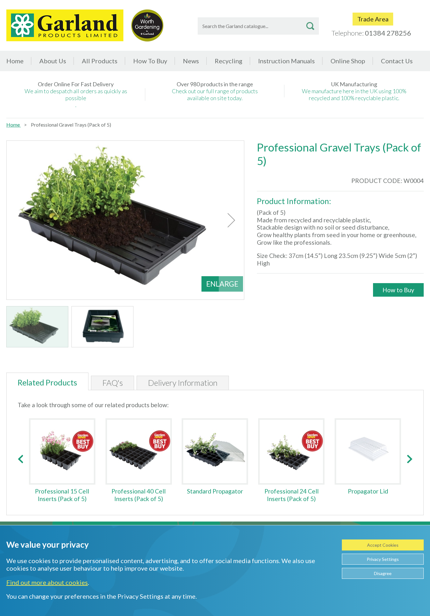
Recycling (228, 61)
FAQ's (112, 382)
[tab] (47, 381)
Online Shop (348, 61)
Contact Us (397, 61)
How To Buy (150, 61)
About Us (52, 61)
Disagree (383, 573)
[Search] (310, 26)
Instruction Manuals (286, 61)
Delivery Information (183, 382)
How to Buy (398, 290)
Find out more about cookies (47, 582)
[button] (231, 220)
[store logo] (64, 25)
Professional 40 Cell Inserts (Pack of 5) (138, 495)
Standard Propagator (215, 491)
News (191, 61)
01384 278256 (388, 33)
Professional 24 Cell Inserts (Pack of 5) (291, 495)
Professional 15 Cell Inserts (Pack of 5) (62, 495)
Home (15, 61)
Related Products (47, 382)
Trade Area (372, 19)
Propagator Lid (368, 491)
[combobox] (258, 26)
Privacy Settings (383, 559)
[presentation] (20, 459)
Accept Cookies (383, 545)
